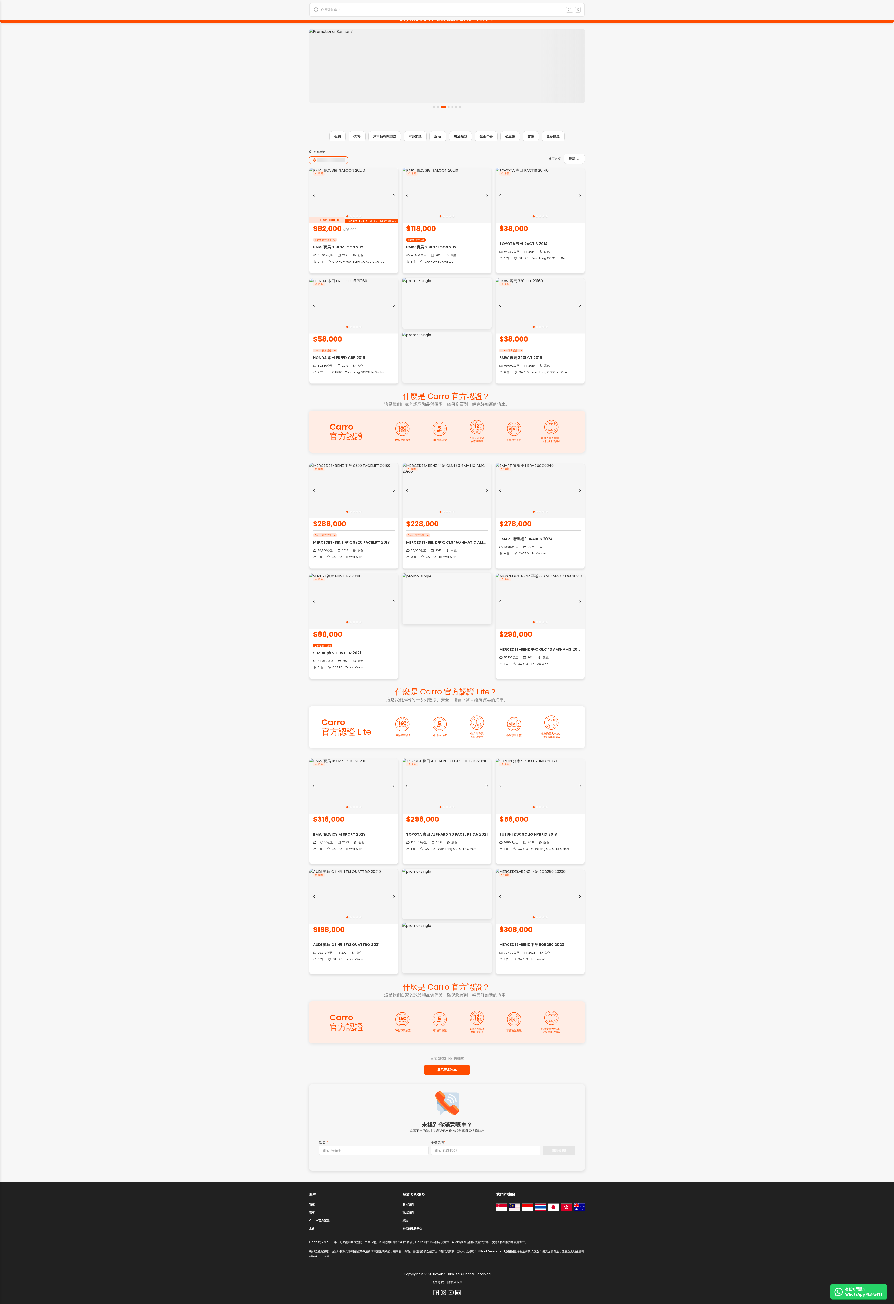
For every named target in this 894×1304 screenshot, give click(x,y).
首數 (531, 136)
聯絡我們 (408, 1212)
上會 (312, 1228)
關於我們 (408, 1205)
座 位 (437, 136)
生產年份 (486, 136)
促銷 (337, 136)
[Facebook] (436, 1292)
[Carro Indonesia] (527, 1207)
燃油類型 (460, 136)
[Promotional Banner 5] (448, 66)
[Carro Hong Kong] (566, 1207)
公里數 (510, 136)
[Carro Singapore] (501, 1207)
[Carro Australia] (579, 1207)
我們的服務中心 (412, 1228)
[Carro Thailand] (540, 1207)
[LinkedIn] (458, 1292)
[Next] (393, 195)
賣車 (312, 1212)
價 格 (357, 136)
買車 (312, 1205)
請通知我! (559, 1150)
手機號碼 (438, 1142)
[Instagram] (443, 1292)
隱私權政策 (455, 1282)
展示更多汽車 (447, 1069)
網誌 (405, 1220)
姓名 (323, 1142)
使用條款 (438, 1282)
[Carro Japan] (553, 1207)
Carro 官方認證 (319, 1220)
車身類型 (415, 136)
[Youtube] (451, 1292)
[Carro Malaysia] (514, 1207)
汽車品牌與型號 (384, 136)
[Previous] (314, 195)
